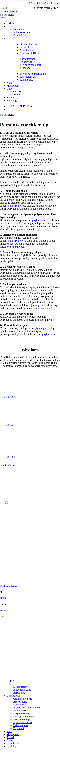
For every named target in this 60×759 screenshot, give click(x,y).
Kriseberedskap (21, 719)
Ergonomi (18, 728)
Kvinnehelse (19, 710)
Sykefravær (19, 704)
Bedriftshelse (13, 695)
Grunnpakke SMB (23, 698)
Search (13, 11)
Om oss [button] (3, 610)
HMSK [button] (3, 598)
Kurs (9, 731)
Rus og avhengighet (23, 716)
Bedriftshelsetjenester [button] (9, 586)
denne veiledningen (44, 308)
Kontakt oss (13, 743)
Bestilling (12, 746)
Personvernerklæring (49, 671)
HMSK (10, 680)
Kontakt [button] (3, 616)
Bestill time (19, 692)
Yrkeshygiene (20, 725)
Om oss (11, 740)
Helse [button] (2, 592)
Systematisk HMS (22, 722)
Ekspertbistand (21, 713)
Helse (10, 683)
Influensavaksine (22, 689)
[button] (3, 17)
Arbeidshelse (20, 701)
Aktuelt (10, 737)
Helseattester (20, 686)
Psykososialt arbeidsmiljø (26, 707)
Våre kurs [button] (4, 604)
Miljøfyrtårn (13, 734)
